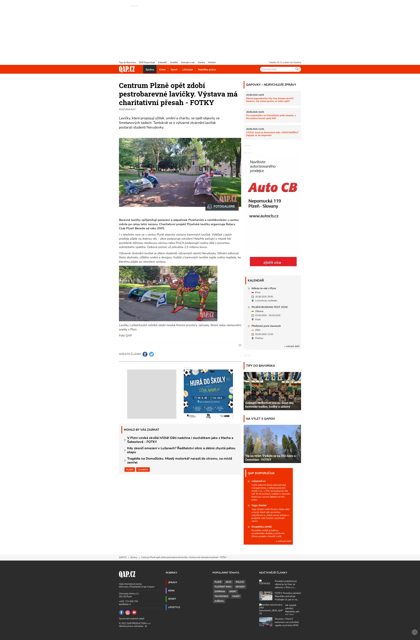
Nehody (240, 586)
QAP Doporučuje (147, 62)
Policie (240, 582)
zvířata (219, 601)
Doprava (220, 591)
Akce (228, 582)
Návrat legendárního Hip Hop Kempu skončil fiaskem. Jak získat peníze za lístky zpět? (270, 100)
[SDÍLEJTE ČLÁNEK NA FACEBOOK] (145, 354)
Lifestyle (187, 69)
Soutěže (174, 62)
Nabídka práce (207, 69)
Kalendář (162, 62)
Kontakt (212, 62)
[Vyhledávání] (296, 69)
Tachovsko (221, 596)
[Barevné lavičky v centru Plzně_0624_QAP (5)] (222, 207)
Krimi (162, 69)
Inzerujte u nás (188, 62)
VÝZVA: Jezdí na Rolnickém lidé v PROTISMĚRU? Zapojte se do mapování (272, 134)
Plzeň (129, 469)
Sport (174, 69)
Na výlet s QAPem (260, 419)
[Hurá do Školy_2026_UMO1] (208, 394)
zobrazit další (292, 346)
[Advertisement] (210, 30)
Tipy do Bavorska (127, 62)
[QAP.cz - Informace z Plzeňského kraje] (127, 69)
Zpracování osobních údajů (131, 618)
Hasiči (236, 596)
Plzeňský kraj (223, 586)
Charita (143, 469)
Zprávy (150, 69)
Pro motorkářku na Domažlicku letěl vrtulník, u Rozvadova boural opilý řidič (271, 117)
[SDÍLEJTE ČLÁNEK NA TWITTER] (151, 354)
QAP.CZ (122, 557)
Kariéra (201, 62)
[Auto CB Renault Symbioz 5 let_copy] (272, 268)
